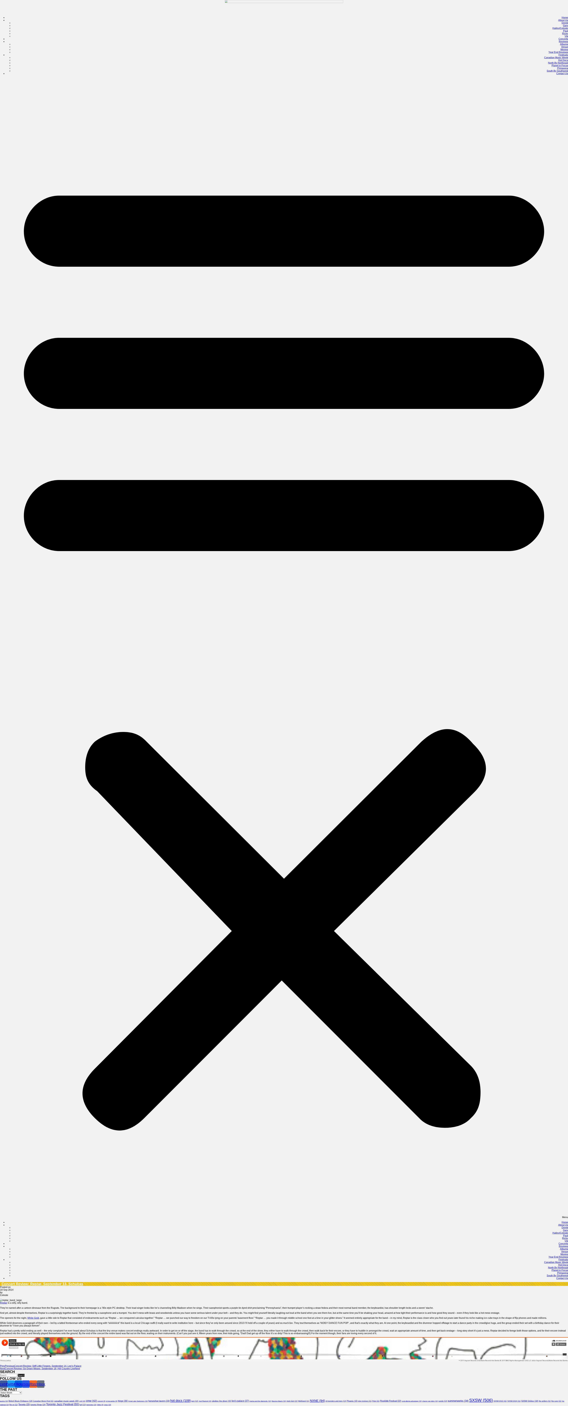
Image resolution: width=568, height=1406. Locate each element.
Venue (564, 47)
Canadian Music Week (556, 57)
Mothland (303, 1401)
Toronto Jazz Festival (62, 1404)
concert (101, 1401)
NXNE (317, 1400)
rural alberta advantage (412, 1401)
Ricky (565, 33)
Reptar (3, 1303)
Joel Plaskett (205, 1401)
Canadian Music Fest (43, 1401)
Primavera (562, 68)
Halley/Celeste (560, 28)
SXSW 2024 (514, 1401)
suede (442, 1401)
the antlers (545, 1401)
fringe (123, 1401)
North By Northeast (558, 63)
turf (83, 1405)
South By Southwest (557, 71)
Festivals (563, 55)
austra (4, 1401)
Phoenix (352, 1401)
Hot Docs (563, 60)
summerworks (458, 1400)
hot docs (180, 1400)
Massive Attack (279, 1401)
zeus (107, 1405)
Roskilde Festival (390, 1401)
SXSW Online (529, 1401)
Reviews (563, 41)
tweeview (91, 1405)
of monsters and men (336, 1401)
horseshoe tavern (159, 1401)
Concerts (563, 39)
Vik (566, 36)
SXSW (481, 1400)
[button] (284, 648)
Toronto (24, 1404)
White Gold (33, 1318)
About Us (563, 20)
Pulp (376, 1401)
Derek (565, 23)
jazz (194, 1401)
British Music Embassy (20, 1401)
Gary (565, 25)
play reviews (365, 1401)
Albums (564, 44)
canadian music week (66, 1401)
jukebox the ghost (221, 1401)
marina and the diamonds (260, 1401)
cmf (82, 1401)
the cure (556, 1401)
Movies (564, 49)
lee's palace (240, 1401)
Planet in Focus (560, 65)
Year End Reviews (558, 52)
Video (100, 1405)
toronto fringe (38, 1405)
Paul (565, 31)
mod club (292, 1401)
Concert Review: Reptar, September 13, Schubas (42, 1284)
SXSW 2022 (500, 1401)
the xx (13, 1405)
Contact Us (562, 73)
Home (565, 17)
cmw (91, 1400)
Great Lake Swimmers (138, 1401)
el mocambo (111, 1401)
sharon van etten (430, 1401)
